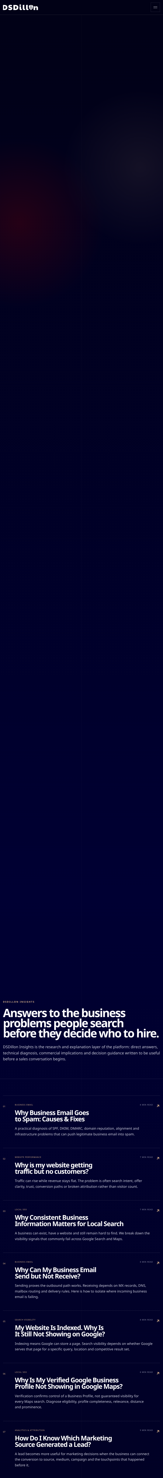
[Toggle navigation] (155, 7)
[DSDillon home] (20, 7)
